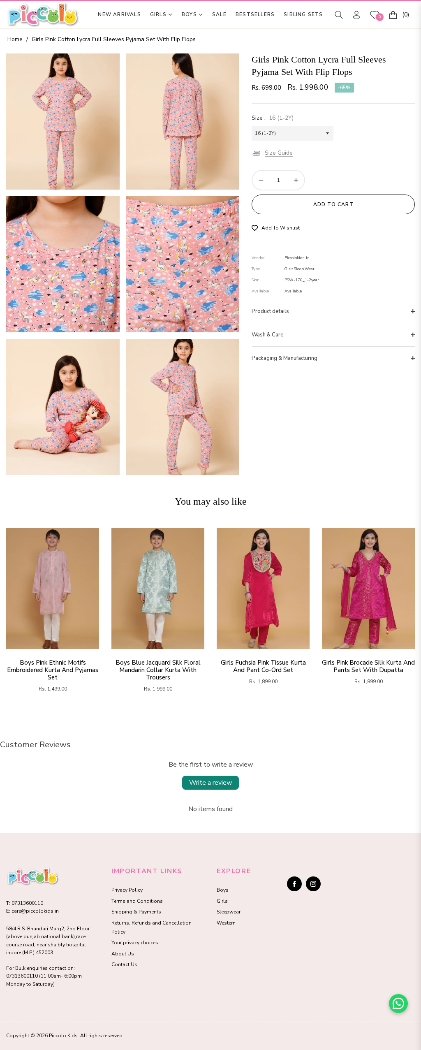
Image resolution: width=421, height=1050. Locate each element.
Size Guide (279, 153)
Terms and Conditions (137, 901)
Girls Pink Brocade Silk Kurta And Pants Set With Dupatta (368, 666)
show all (210, 715)
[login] (356, 14)
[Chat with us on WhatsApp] (398, 1003)
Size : (273, 118)
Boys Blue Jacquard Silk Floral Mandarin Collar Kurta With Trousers (158, 670)
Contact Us (124, 964)
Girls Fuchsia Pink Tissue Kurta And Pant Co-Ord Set (263, 666)
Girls (222, 901)
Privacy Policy (127, 890)
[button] (339, 15)
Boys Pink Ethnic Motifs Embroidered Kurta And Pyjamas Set (52, 670)
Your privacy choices (134, 942)
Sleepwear (229, 912)
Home (15, 39)
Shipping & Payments (136, 912)
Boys (223, 890)
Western (226, 923)
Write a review (210, 782)
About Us (122, 953)
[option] (63, 121)
